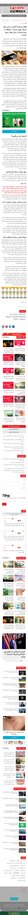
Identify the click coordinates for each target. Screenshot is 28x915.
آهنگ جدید (15, 870)
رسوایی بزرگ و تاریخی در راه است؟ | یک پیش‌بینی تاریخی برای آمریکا (11, 703)
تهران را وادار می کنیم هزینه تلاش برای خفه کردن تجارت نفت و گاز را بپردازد (10, 709)
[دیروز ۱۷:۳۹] (22, 793)
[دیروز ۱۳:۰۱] (22, 691)
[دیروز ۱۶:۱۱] (22, 831)
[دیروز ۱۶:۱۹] (22, 806)
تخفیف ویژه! (14, 131)
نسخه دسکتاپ (14, 899)
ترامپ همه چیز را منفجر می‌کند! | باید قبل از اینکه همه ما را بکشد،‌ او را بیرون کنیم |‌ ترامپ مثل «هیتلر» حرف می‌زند (10, 698)
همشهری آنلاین (17, 9)
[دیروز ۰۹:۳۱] (22, 673)
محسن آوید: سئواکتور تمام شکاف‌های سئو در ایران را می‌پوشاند (10, 792)
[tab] (14, 426)
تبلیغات (23, 892)
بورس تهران (8, 316)
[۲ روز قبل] (22, 850)
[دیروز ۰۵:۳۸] (22, 704)
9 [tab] (7, 660)
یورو (11, 314)
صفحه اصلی (24, 20)
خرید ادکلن (23, 865)
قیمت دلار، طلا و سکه (21, 890)
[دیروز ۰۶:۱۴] (22, 679)
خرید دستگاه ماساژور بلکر (20, 863)
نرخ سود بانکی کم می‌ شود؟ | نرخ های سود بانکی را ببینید (14, 468)
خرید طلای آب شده (21, 868)
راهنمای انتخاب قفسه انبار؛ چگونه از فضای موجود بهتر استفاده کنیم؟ (11, 849)
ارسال (4, 504)
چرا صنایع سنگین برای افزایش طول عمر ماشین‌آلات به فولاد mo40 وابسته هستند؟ (11, 811)
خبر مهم (15, 314)
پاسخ (5, 521)
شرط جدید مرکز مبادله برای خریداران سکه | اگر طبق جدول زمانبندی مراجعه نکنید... (14, 192)
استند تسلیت (22, 870)
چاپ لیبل (23, 873)
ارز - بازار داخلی (22, 314)
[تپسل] (3, 110)
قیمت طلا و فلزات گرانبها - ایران (19, 316)
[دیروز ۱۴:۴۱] (22, 698)
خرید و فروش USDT (21, 861)
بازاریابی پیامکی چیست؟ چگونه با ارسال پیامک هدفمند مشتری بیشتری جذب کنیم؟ (10, 818)
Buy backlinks (16, 873)
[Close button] (27, 910)
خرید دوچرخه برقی (7, 870)
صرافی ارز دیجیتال (7, 873)
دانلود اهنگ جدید (21, 878)
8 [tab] (9, 660)
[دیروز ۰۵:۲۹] (22, 710)
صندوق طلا (23, 875)
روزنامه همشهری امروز (23, 5)
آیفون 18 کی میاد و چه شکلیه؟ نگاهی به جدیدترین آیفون (11, 836)
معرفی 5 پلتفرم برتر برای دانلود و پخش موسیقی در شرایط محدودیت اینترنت (11, 805)
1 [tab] (21, 660)
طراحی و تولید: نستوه (13, 908)
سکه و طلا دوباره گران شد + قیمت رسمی (17, 462)
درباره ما (23, 888)
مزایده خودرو (12, 868)
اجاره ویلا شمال (10, 863)
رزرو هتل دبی (13, 878)
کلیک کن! (14, 737)
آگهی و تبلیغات (7, 5)
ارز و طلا (13, 20)
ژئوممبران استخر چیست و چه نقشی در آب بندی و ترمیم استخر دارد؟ (11, 830)
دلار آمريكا (16, 319)
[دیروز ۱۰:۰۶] (22, 837)
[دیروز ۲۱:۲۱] (14, 641)
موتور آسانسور (12, 861)
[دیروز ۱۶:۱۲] (22, 825)
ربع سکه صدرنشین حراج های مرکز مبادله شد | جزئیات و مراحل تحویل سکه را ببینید (14, 187)
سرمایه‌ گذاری (22, 319)
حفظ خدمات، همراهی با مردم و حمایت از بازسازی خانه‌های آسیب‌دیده (11, 824)
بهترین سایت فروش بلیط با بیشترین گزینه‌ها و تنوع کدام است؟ (10, 843)
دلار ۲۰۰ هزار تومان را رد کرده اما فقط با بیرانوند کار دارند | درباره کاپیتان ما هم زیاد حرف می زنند (10, 685)
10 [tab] (5, 660)
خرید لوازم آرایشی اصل (14, 865)
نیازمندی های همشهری (15, 5)
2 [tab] (19, 660)
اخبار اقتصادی (18, 20)
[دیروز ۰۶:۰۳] (22, 685)
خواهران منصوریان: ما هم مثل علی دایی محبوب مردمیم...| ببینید (11, 672)
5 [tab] (14, 660)
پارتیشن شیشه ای (15, 875)
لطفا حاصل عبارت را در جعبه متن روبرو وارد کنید (16, 498)
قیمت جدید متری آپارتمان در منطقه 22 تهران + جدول (10, 799)
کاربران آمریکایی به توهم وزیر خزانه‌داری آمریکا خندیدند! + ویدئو (14, 654)
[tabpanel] (14, 646)
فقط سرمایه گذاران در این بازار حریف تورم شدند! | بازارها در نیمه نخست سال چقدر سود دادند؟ (14, 31)
